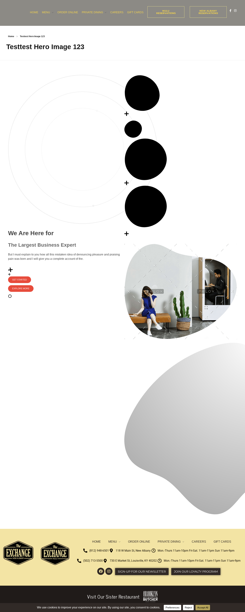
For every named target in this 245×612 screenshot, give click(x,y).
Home (11, 36)
